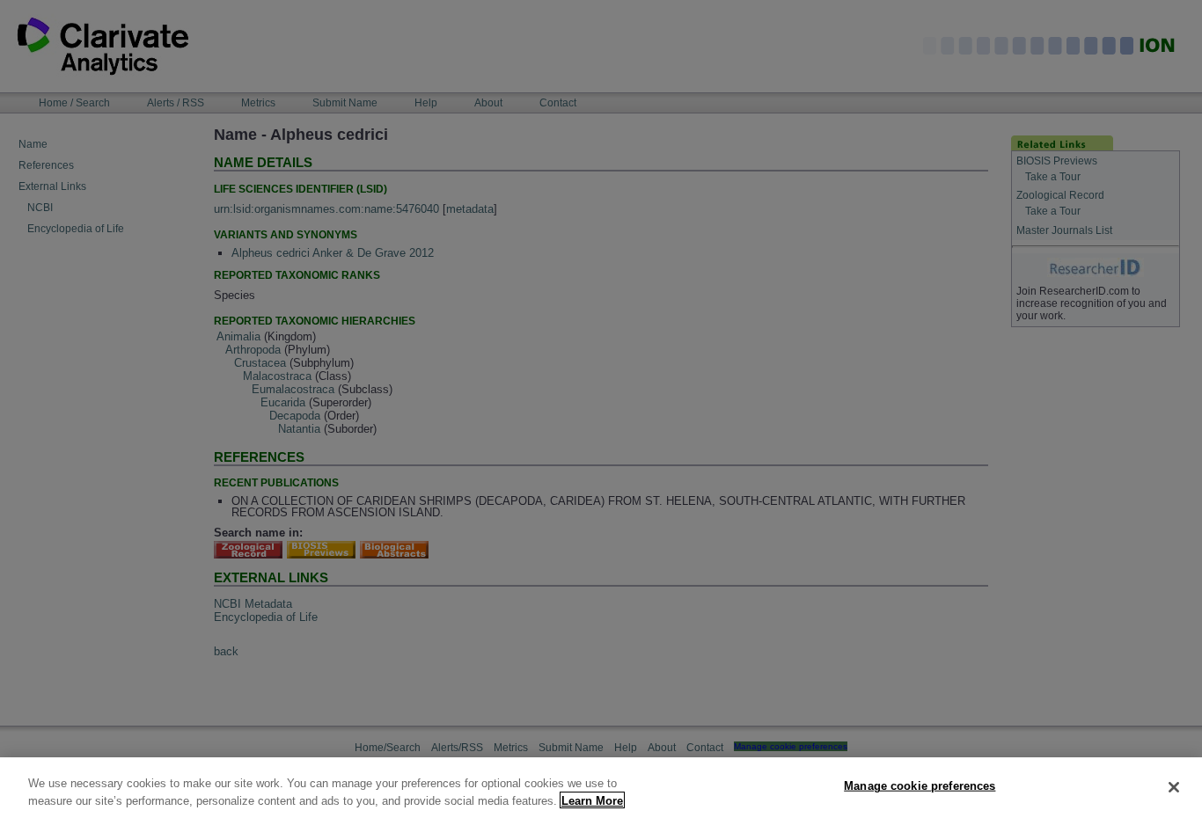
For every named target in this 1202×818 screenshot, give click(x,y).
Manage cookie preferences (919, 785)
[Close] (1173, 787)
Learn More (592, 800)
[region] (601, 787)
